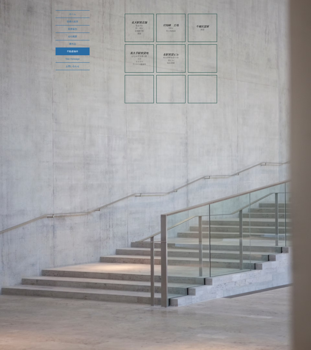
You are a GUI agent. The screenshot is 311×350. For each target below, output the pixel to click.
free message (73, 59)
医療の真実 (72, 21)
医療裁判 (72, 29)
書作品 (72, 44)
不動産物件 (72, 51)
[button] (139, 28)
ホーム (72, 14)
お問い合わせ (72, 66)
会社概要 (72, 36)
